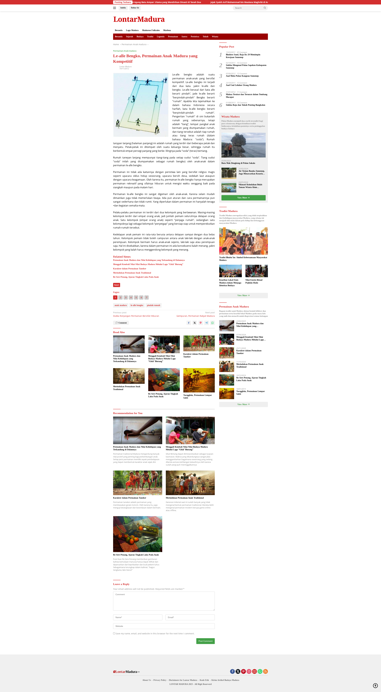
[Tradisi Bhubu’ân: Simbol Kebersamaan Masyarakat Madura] (243, 241)
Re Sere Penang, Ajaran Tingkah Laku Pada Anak (136, 277)
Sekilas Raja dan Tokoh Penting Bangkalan (245, 105)
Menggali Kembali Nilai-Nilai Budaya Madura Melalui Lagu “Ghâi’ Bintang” (148, 264)
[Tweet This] (194, 323)
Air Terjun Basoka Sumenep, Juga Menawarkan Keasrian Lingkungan (252, 172)
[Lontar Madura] (139, 19)
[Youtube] (254, 671)
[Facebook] (232, 671)
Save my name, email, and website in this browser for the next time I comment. (155, 633)
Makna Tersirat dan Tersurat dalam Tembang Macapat (246, 95)
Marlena (167, 30)
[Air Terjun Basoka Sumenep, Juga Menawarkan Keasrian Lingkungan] (228, 173)
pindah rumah (153, 305)
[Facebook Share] (188, 323)
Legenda (160, 36)
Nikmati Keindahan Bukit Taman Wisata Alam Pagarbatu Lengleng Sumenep (250, 186)
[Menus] (115, 7)
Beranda (118, 30)
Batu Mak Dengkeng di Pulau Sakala (238, 163)
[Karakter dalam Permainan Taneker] (199, 343)
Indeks (123, 8)
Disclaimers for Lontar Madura (183, 680)
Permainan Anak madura (124, 50)
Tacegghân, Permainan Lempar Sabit (197, 396)
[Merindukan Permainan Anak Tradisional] (129, 376)
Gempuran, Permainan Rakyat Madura (196, 314)
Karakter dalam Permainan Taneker (129, 269)
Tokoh (205, 36)
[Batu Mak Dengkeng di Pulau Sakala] (243, 145)
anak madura (121, 305)
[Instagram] (249, 671)
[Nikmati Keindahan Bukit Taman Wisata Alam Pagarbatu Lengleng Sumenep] (228, 186)
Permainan (173, 36)
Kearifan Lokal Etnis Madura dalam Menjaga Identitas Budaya (230, 282)
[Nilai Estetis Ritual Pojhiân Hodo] (256, 271)
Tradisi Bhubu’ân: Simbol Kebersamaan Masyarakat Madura (243, 258)
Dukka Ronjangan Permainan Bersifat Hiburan (136, 314)
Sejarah (129, 36)
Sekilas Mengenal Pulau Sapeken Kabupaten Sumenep (246, 66)
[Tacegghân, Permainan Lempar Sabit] (199, 380)
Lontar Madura (125, 66)
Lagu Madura (132, 30)
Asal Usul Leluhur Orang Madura (241, 85)
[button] (265, 7)
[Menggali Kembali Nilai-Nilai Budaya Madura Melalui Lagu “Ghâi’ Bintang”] (164, 344)
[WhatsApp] (260, 671)
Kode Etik (204, 680)
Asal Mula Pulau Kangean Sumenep (242, 76)
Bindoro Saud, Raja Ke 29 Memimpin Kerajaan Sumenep (243, 56)
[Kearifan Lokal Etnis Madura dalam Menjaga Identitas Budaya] (230, 271)
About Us (146, 680)
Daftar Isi (135, 8)
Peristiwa (195, 36)
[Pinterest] (243, 671)
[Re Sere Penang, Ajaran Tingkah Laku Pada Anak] (164, 379)
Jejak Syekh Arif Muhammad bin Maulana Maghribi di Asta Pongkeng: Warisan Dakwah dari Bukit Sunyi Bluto (232, 2)
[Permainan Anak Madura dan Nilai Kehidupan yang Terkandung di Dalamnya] (129, 344)
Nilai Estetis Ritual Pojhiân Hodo (253, 281)
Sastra (184, 36)
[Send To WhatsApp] (212, 323)
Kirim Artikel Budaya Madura (225, 680)
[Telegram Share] (206, 323)
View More (242, 198)
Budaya (140, 36)
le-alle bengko (137, 305)
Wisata (215, 36)
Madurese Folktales (151, 30)
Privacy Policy (159, 680)
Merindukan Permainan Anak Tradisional (132, 273)
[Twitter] (238, 671)
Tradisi (150, 36)
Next (116, 284)
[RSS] (265, 671)
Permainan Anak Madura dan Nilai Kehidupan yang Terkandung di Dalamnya (149, 260)
